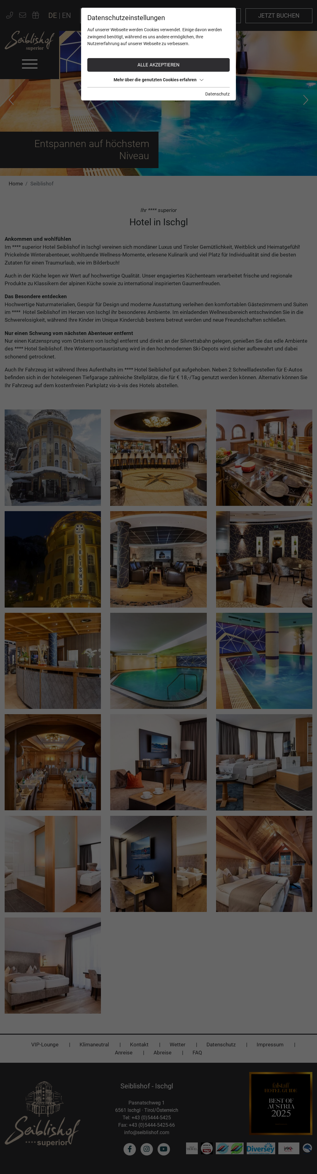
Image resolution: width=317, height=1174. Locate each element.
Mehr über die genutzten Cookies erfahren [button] (155, 79)
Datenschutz (217, 93)
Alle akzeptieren (158, 65)
